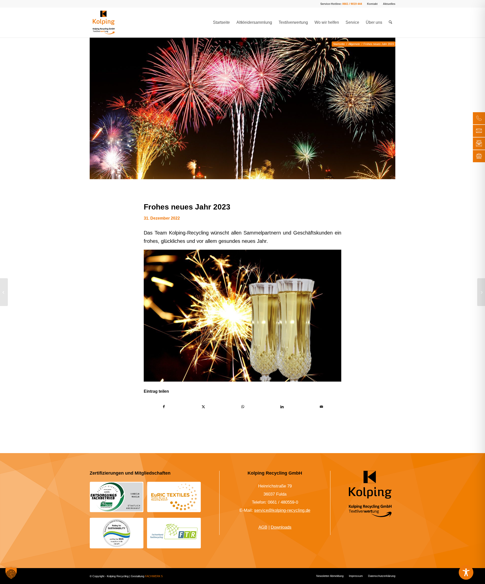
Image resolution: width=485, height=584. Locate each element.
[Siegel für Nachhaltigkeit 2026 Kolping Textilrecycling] (116, 533)
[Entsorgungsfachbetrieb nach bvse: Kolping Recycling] (116, 497)
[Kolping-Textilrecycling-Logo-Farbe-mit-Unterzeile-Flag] (104, 22)
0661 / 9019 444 (352, 3)
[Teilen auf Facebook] (163, 407)
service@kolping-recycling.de (282, 510)
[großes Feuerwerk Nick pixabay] (242, 115)
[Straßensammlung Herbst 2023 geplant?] (481, 292)
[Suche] (390, 22)
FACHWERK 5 (154, 576)
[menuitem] (372, 4)
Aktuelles (389, 3)
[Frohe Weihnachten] (4, 292)
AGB (262, 527)
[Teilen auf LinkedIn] (282, 407)
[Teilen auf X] (203, 407)
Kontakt (372, 3)
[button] (11, 573)
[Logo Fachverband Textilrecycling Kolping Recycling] (174, 533)
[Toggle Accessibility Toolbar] (466, 572)
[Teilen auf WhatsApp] (242, 407)
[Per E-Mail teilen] (321, 407)
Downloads (281, 527)
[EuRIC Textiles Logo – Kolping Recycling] (174, 497)
